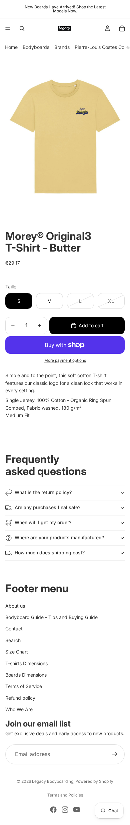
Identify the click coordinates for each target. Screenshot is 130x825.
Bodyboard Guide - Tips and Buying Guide (51, 617)
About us (15, 606)
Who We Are (19, 709)
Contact (14, 629)
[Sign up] (115, 754)
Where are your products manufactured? (59, 537)
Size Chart (16, 652)
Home (11, 47)
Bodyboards (36, 47)
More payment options (65, 360)
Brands (62, 47)
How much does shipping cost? (50, 552)
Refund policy (20, 698)
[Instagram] (65, 810)
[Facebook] (53, 810)
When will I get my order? (43, 522)
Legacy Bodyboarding (52, 781)
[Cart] (122, 28)
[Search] (22, 28)
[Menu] (7, 28)
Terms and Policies (65, 795)
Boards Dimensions (26, 675)
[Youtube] (77, 810)
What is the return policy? (43, 492)
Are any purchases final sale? (47, 507)
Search (13, 640)
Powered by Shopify (94, 781)
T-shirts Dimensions (26, 663)
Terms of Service (23, 686)
